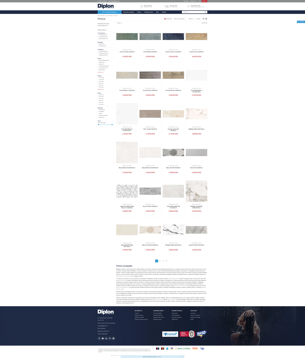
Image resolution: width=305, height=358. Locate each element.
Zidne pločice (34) (103, 34)
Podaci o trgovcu (139, 315)
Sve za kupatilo (109, 15)
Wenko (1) (101, 64)
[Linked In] (106, 338)
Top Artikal (101, 111)
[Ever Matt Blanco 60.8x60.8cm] (127, 114)
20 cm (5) (101, 81)
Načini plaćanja (175, 315)
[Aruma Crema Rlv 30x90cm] (173, 114)
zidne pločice (119, 276)
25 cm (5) (101, 96)
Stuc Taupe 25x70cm (150, 129)
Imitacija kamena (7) (103, 53)
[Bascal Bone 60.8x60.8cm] (127, 152)
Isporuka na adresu (176, 317)
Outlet (100, 113)
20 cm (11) (101, 94)
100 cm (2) (101, 77)
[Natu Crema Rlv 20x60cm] (150, 230)
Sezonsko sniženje (103, 115)
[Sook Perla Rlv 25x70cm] (196, 230)
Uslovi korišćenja (157, 313)
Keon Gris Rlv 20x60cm (150, 206)
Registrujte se (193, 1)
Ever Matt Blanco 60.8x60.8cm (127, 129)
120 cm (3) (101, 79)
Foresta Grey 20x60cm (150, 90)
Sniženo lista (102, 109)
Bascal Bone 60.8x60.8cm (127, 167)
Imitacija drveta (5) (103, 51)
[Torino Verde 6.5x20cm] (127, 36)
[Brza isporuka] (166, 6)
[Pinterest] (109, 338)
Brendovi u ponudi (139, 317)
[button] (194, 12)
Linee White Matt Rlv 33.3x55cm (173, 207)
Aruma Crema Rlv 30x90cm (173, 129)
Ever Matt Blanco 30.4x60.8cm (196, 91)
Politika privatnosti (158, 315)
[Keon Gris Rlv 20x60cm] (150, 191)
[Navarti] (119, 46)
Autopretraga (169, 18)
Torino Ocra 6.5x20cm (196, 52)
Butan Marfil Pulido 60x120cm (127, 245)
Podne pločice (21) (103, 36)
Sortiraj (175, 18)
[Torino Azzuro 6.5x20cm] (173, 36)
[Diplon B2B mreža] (188, 6)
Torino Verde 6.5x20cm (127, 52)
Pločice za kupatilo (195, 315)
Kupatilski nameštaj (195, 317)
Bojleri (191, 319)
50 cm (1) (101, 85)
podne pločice (127, 276)
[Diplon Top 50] (202, 334)
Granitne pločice (103, 25)
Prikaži (190, 18)
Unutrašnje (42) (102, 45)
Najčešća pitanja (157, 319)
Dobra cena (101, 117)
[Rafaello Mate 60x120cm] (173, 230)
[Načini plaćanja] (142, 6)
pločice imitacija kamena (122, 287)
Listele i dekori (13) (103, 38)
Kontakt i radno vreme (158, 317)
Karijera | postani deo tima (141, 319)
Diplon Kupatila (101, 15)
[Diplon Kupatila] (106, 6)
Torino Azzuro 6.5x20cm (173, 52)
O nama (137, 313)
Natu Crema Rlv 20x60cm (150, 245)
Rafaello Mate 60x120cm (173, 245)
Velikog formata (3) (103, 55)
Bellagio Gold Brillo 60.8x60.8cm (196, 207)
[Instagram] (113, 338)
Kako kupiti (174, 313)
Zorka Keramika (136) (104, 66)
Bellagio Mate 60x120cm (196, 129)
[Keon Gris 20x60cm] (196, 152)
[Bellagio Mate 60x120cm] (196, 114)
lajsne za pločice (172, 299)
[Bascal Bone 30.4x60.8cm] (150, 152)
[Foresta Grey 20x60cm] (150, 75)
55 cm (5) (101, 87)
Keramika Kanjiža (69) (104, 60)
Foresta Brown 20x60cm (173, 90)
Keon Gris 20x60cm (196, 167)
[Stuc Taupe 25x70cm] (150, 114)
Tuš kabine (193, 313)
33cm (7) (101, 100)
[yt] (102, 338)
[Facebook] (99, 338)
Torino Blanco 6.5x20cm (127, 90)
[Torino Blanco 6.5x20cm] (127, 75)
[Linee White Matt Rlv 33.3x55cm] (173, 191)
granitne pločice (122, 280)
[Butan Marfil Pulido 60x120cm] (127, 230)
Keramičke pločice (103, 23)
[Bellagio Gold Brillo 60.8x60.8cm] (196, 191)
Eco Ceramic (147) (103, 68)
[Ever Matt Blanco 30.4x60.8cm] (196, 75)
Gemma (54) (102, 69)
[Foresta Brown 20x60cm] (173, 75)
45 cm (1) (101, 83)
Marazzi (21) (102, 62)
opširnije (159, 356)
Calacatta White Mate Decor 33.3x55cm (127, 207)
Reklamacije (175, 319)
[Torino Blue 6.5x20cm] (150, 36)
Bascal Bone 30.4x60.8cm (150, 167)
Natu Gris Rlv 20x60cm (173, 167)
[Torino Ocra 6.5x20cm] (196, 36)
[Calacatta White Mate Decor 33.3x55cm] (127, 191)
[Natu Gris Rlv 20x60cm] (173, 152)
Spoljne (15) (101, 44)
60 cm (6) (101, 104)
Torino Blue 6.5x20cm (150, 52)
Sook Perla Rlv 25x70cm (196, 245)
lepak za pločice (158, 299)
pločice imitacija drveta (180, 285)
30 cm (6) (101, 98)
